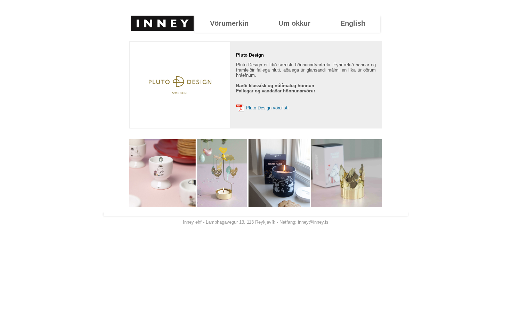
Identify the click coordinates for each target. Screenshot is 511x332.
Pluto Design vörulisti (266, 107)
